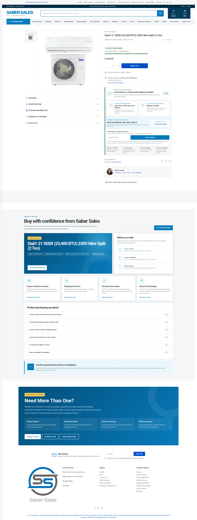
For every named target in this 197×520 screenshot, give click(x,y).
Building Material (68, 21)
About (183, 6)
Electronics (115, 21)
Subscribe (139, 454)
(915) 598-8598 (10, 6)
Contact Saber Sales (69, 437)
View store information (115, 83)
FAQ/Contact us (111, 2)
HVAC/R (156, 21)
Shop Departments (17, 21)
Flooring (124, 21)
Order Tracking (88, 2)
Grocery (132, 21)
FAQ (101, 475)
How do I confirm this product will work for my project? (45, 314)
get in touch (117, 162)
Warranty (158, 2)
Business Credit (50, 437)
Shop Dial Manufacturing (37, 267)
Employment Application (108, 486)
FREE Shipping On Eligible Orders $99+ (37, 2)
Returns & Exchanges (137, 2)
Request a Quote (32, 437)
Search (102, 472)
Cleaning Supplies (81, 21)
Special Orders (150, 2)
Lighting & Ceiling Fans (188, 21)
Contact (188, 6)
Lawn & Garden (174, 21)
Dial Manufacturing (110, 31)
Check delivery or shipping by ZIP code (117, 131)
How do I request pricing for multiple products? (43, 329)
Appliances (48, 21)
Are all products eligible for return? (39, 345)
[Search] (160, 13)
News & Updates (105, 483)
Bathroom (57, 21)
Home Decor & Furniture (144, 21)
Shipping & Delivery (123, 2)
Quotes (80, 2)
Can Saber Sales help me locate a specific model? (43, 322)
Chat (123, 172)
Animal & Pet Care (37, 21)
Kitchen (164, 21)
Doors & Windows (95, 21)
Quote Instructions (55, 267)
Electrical (105, 21)
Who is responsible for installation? (39, 352)
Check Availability (150, 137)
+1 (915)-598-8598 (136, 172)
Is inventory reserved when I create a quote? (42, 337)
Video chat (118, 172)
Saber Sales (35, 515)
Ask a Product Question (163, 227)
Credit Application (100, 2)
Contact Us (103, 477)
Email (128, 172)
